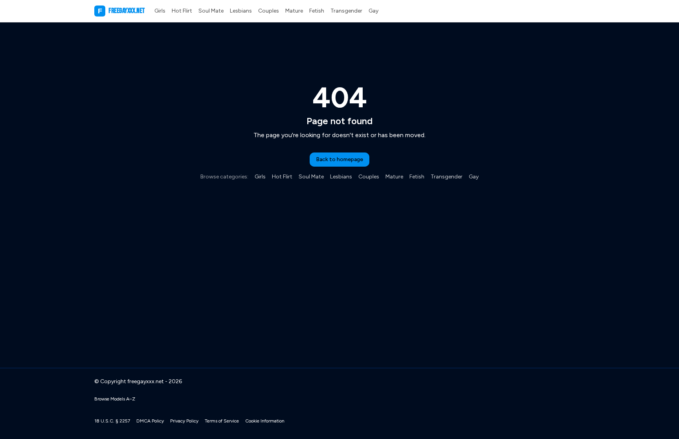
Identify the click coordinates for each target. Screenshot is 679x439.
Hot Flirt (182, 10)
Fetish (316, 10)
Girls (159, 10)
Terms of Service (222, 421)
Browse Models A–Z (114, 399)
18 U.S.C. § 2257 (112, 421)
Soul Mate (211, 10)
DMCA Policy (150, 421)
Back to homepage (339, 159)
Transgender (346, 10)
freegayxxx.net (121, 11)
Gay (373, 10)
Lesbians (241, 10)
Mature (294, 10)
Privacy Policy (184, 421)
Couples (268, 10)
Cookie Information (264, 421)
